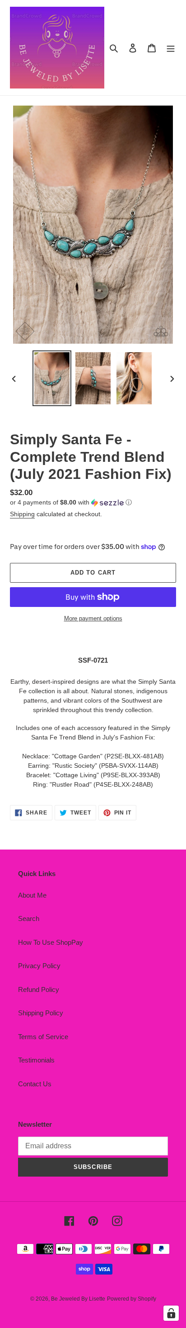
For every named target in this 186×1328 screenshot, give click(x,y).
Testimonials (36, 1060)
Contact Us (34, 1084)
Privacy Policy (39, 965)
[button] (71, 502)
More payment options (93, 618)
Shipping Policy (40, 1013)
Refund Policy (38, 989)
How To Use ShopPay (50, 942)
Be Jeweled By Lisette (78, 1299)
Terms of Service (43, 1036)
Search (28, 918)
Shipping (22, 514)
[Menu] (170, 48)
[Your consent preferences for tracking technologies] (171, 1313)
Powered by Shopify (131, 1299)
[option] (52, 378)
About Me (32, 895)
